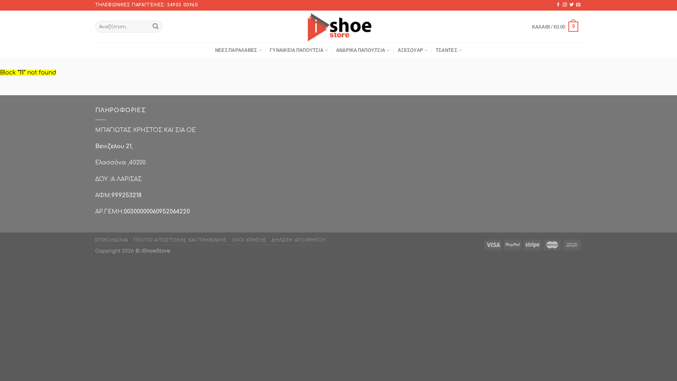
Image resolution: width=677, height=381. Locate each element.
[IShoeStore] (338, 26)
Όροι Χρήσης (249, 240)
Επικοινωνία (111, 240)
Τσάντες (446, 50)
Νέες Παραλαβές (236, 50)
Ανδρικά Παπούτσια (360, 50)
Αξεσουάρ (410, 50)
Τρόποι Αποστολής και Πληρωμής (180, 240)
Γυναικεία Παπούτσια (296, 50)
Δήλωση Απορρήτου (298, 240)
